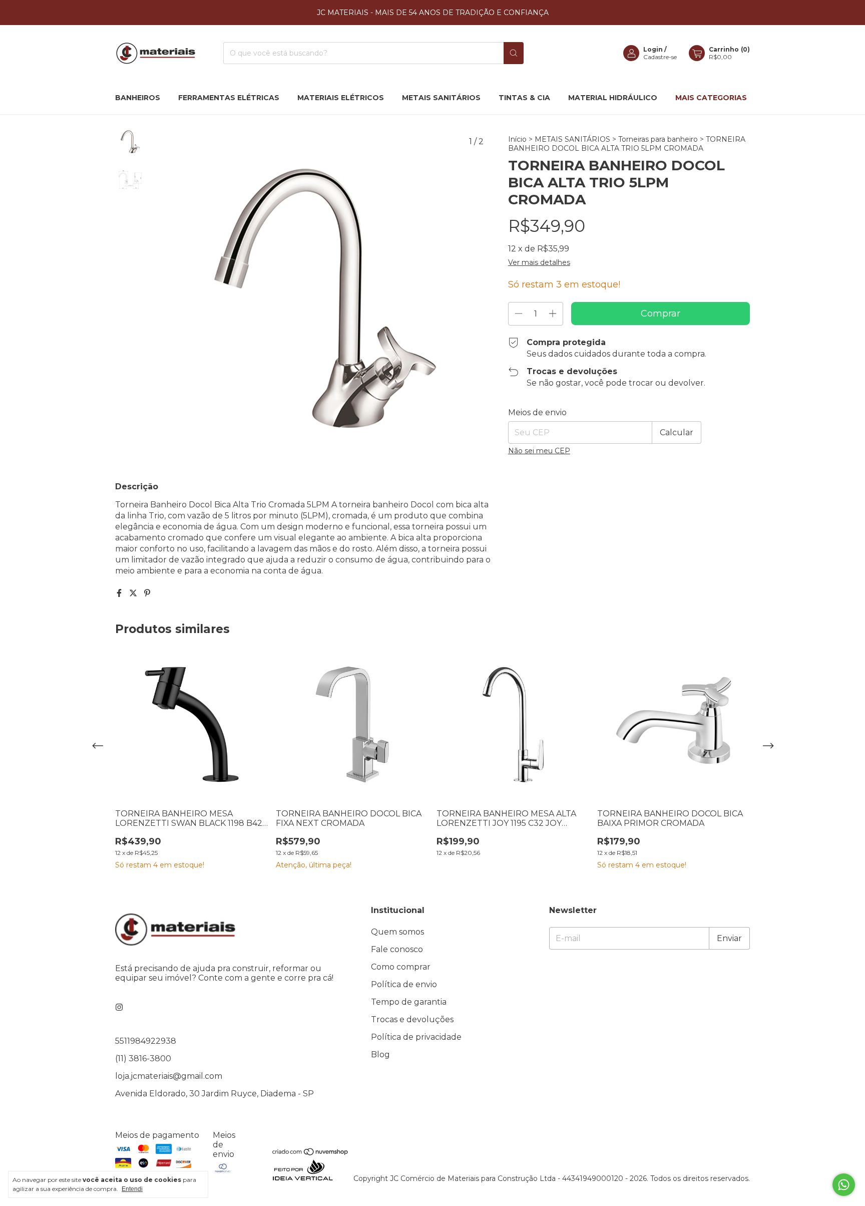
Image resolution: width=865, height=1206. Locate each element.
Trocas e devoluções (412, 1019)
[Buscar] (514, 53)
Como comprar (400, 967)
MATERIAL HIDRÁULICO (612, 97)
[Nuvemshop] (310, 1153)
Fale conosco (397, 949)
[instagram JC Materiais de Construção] (119, 1007)
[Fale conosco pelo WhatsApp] (843, 1184)
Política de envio (404, 984)
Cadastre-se (660, 57)
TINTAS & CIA (524, 97)
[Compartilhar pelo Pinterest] (147, 593)
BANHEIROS (137, 97)
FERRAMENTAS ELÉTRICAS (228, 97)
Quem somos (397, 932)
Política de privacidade (416, 1037)
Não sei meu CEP (539, 450)
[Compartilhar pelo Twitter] (134, 593)
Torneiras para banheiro (658, 139)
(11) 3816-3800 (143, 1058)
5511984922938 (145, 1041)
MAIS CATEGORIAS (711, 97)
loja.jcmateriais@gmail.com (168, 1076)
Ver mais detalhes (539, 262)
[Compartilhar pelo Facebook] (120, 593)
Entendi (132, 1188)
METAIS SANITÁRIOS (441, 97)
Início (517, 139)
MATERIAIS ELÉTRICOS (340, 97)
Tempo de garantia (409, 1002)
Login (653, 49)
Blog (380, 1054)
